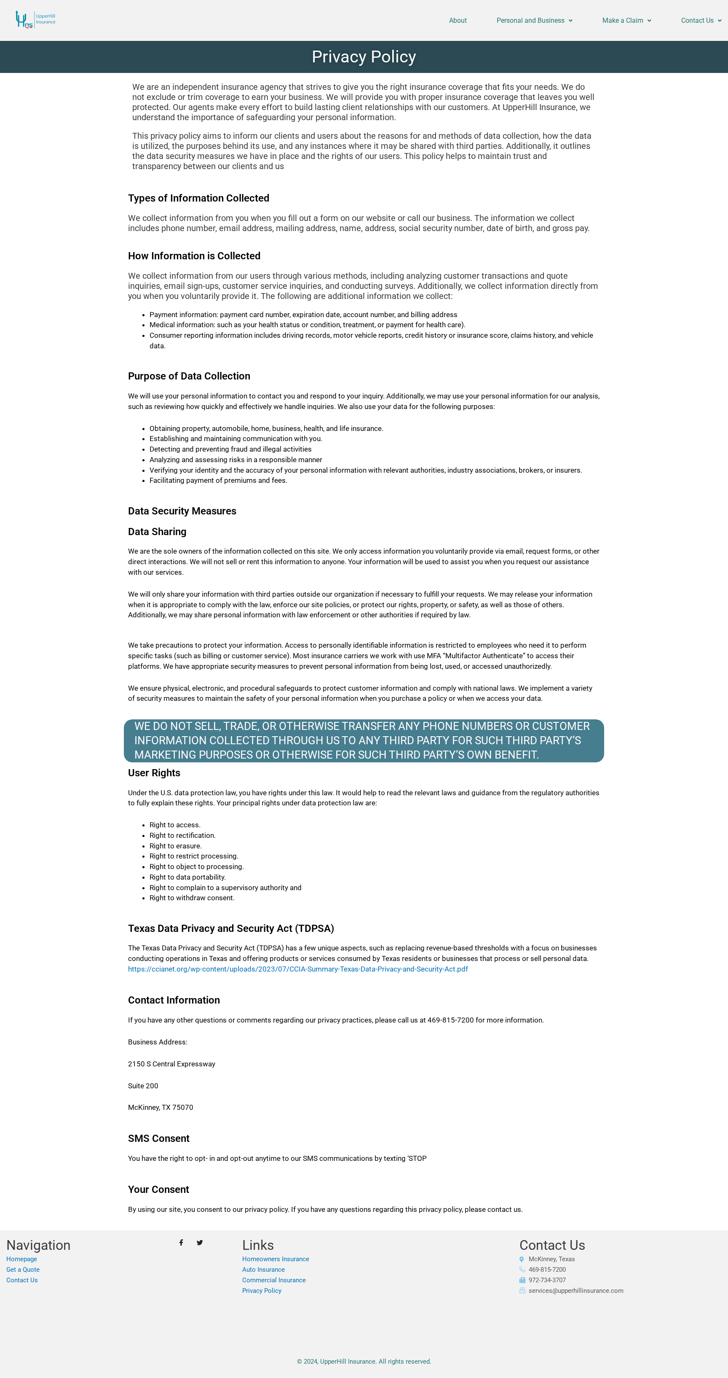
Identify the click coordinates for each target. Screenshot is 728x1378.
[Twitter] (200, 1243)
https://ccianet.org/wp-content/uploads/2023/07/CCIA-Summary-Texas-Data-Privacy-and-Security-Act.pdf (298, 969)
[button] (534, 20)
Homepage (21, 1259)
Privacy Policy (261, 1291)
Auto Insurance (263, 1269)
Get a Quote (23, 1269)
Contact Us (697, 20)
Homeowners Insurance (275, 1259)
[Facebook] (181, 1243)
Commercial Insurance (274, 1280)
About (458, 20)
